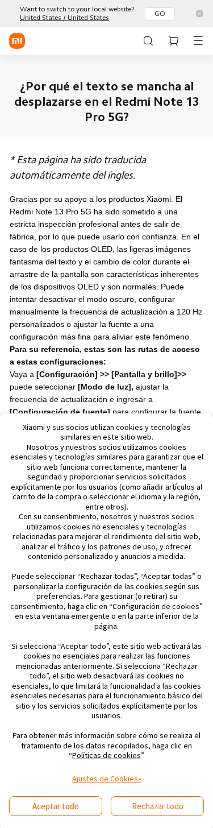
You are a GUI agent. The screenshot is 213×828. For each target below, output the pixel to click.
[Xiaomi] (17, 41)
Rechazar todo (157, 806)
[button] (173, 41)
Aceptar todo (55, 806)
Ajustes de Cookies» (106, 778)
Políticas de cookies (106, 755)
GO (159, 13)
